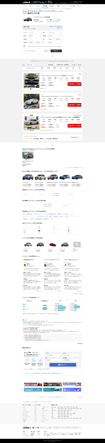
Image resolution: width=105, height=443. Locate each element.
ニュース (64, 5)
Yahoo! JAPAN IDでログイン (35, 61)
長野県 (62, 410)
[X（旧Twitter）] (36, 428)
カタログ (38, 5)
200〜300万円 (56, 193)
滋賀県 (68, 413)
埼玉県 (65, 408)
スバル (35, 416)
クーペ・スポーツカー (26, 416)
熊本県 (68, 418)
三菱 (35, 413)
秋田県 (71, 407)
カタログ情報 (49, 19)
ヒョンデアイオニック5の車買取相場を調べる (32, 373)
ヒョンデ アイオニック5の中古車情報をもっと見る (74, 167)
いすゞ (35, 421)
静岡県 (65, 411)
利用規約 (75, 433)
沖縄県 (80, 418)
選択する (50, 42)
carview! (23, 401)
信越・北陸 (53, 410)
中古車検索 (45, 5)
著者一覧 (54, 434)
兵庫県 (62, 413)
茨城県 (71, 408)
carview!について (46, 433)
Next (82, 246)
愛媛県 (65, 416)
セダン (24, 407)
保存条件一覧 (59, 27)
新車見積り (52, 5)
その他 (24, 421)
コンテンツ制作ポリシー (48, 434)
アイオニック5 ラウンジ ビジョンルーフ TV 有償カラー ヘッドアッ (57, 75)
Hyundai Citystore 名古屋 (48, 130)
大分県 (71, 418)
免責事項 (79, 433)
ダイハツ (35, 420)
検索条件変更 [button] (50, 64)
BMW (43, 408)
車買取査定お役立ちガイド (57, 373)
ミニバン (24, 408)
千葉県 (68, 408)
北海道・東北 (54, 407)
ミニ (43, 413)
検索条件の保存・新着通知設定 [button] (63, 64)
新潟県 (59, 410)
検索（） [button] (56, 50)
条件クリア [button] (47, 50)
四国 (52, 416)
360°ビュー (31, 5)
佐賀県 (62, 418)
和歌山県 (74, 413)
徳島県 (59, 416)
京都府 (65, 413)
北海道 (59, 407)
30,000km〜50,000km (47, 206)
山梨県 (80, 408)
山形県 (74, 407)
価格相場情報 (36, 19)
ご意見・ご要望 (77, 434)
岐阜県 (62, 411)
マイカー (79, 5)
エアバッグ (66, 216)
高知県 (68, 416)
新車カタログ (28, 401)
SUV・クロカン (25, 415)
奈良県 (71, 413)
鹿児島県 (77, 418)
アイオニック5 (32, 136)
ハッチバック (25, 410)
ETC (47, 216)
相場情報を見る (74, 137)
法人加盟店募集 (71, 434)
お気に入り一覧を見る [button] (77, 64)
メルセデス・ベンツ (45, 407)
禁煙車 (50, 216)
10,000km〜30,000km (47, 204)
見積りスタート (64, 364)
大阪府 (59, 413)
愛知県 (59, 411)
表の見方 (25, 319)
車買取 (58, 5)
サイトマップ (58, 434)
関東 (52, 408)
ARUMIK (45, 109)
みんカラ (38, 434)
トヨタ (35, 407)
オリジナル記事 (72, 5)
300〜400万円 (56, 195)
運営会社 (51, 433)
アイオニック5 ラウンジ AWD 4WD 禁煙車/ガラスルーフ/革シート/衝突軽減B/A (60, 117)
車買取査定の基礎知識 (46, 373)
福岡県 (59, 418)
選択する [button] (31, 35)
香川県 (62, 416)
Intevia (45, 88)
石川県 (68, 410)
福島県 (77, 407)
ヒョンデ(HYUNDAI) (34, 401)
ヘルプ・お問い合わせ (47, 435)
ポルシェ (43, 415)
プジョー (43, 416)
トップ (25, 5)
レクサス (35, 408)
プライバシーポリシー (61, 433)
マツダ (35, 415)
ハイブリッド (25, 413)
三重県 (68, 411)
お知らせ (55, 433)
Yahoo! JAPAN (80, 1)
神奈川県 (62, 408)
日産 (35, 410)
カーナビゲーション (41, 216)
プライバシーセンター (70, 433)
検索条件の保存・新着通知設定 (56, 26)
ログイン (72, 1)
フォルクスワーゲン (45, 410)
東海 (52, 411)
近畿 (52, 413)
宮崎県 (74, 418)
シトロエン (44, 418)
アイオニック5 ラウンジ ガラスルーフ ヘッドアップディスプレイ (57, 96)
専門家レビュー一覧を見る (78, 293)
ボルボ (43, 421)
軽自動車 (24, 420)
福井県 (71, 410)
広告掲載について (65, 434)
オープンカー (25, 418)
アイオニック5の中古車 (47, 401)
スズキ (35, 418)
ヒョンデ (26, 136)
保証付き (61, 216)
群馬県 (77, 408)
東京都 (59, 408)
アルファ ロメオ (45, 420)
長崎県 (65, 418)
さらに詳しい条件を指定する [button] (30, 50)
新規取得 (75, 1)
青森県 (62, 407)
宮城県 (68, 407)
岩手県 (65, 407)
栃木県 (74, 408)
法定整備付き (56, 216)
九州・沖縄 (53, 418)
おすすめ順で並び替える (30, 68)
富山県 (65, 410)
